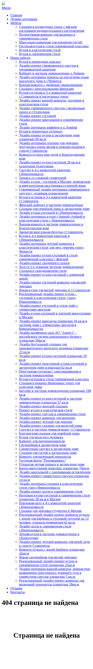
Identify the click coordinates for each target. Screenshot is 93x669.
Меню (6, 8)
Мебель (15, 23)
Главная (16, 15)
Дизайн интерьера (23, 19)
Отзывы (16, 588)
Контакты (17, 592)
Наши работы (20, 58)
